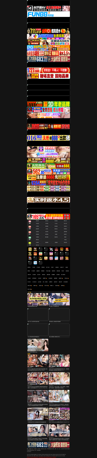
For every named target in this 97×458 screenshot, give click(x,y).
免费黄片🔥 (61, 278)
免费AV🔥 (62, 285)
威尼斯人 (29, 267)
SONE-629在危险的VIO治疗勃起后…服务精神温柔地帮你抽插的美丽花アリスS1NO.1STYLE (59, 405)
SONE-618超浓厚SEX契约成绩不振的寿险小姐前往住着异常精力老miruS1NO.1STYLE (37, 369)
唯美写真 (56, 236)
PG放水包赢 (48, 270)
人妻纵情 (56, 242)
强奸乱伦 (46, 220)
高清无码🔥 (57, 285)
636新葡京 (50, 278)
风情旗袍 (37, 234)
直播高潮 (53, 270)
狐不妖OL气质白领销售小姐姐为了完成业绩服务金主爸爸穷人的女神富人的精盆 (37, 439)
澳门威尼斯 (66, 281)
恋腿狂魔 (65, 231)
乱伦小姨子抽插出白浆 (32, 352)
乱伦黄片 (38, 274)
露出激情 (46, 236)
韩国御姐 (46, 226)
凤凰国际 (42, 270)
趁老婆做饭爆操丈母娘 (32, 306)
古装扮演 (37, 231)
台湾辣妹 (37, 226)
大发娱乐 (29, 278)
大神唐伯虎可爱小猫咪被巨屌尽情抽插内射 (37, 422)
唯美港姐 (56, 226)
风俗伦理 (65, 242)
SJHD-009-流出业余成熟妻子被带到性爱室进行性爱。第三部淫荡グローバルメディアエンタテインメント (38, 388)
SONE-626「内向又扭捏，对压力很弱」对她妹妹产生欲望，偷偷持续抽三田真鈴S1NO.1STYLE (59, 388)
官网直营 (43, 267)
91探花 (47, 228)
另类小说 (37, 245)
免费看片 (50, 281)
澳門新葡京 (34, 278)
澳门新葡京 (63, 274)
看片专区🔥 (47, 285)
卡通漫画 (37, 236)
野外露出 (65, 228)
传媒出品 (37, 239)
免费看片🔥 (45, 278)
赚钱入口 (52, 285)
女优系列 (46, 231)
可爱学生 (56, 231)
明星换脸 (46, 234)
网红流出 (56, 228)
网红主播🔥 (30, 289)
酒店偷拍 (67, 270)
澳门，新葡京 (45, 281)
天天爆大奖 (34, 281)
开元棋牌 (38, 267)
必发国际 (58, 274)
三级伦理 (37, 223)
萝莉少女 (65, 220)
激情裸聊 (55, 278)
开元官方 (29, 281)
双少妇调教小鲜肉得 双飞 (54, 336)
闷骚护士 (65, 234)
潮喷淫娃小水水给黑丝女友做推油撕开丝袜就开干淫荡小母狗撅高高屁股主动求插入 (38, 405)
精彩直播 (58, 270)
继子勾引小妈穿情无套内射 (33, 321)
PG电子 (52, 267)
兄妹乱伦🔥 (41, 285)
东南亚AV (65, 226)
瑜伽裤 (56, 234)
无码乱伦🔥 (67, 278)
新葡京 (29, 270)
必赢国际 (38, 270)
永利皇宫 (39, 278)
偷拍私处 (43, 274)
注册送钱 (57, 267)
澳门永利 (47, 267)
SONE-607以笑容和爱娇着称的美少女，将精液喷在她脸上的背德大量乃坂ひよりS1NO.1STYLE (59, 370)
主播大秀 (29, 274)
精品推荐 (37, 220)
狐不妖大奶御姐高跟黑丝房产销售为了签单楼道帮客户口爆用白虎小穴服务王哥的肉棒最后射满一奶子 (59, 440)
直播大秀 (60, 281)
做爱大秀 (55, 281)
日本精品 (46, 223)
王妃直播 (34, 274)
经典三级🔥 (30, 285)
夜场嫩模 (53, 274)
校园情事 (46, 242)
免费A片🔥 (35, 285)
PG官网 (33, 267)
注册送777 (62, 267)
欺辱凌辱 (37, 228)
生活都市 (37, 242)
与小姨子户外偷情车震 (54, 306)
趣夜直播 (48, 274)
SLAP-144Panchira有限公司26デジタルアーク (59, 422)
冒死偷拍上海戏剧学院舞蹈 (55, 321)
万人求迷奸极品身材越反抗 (33, 336)
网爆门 (65, 236)
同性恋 (65, 239)
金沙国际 (39, 281)
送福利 (67, 267)
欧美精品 (56, 220)
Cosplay (56, 223)
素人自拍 (65, 223)
